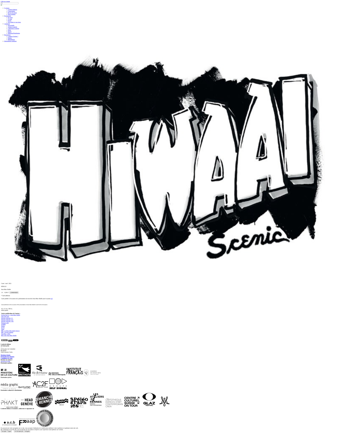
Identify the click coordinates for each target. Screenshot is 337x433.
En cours (10, 17)
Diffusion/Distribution (14, 33)
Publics (10, 38)
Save (11, 340)
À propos (6, 8)
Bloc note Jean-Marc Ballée (8, 335)
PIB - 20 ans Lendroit (7, 332)
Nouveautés (11, 25)
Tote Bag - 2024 (5, 334)
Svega (3, 327)
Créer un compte (5, 1)
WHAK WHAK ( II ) (7, 319)
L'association (11, 11)
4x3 (52, 298)
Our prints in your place (14, 22)
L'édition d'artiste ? (13, 36)
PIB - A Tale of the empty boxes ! (10, 331)
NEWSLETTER (5, 361)
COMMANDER (14, 292)
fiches (9, 30)
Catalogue (7, 24)
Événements (7, 16)
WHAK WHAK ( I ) (7, 318)
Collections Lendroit (13, 28)
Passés (9, 20)
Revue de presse (12, 13)
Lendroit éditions (12, 9)
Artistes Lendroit (12, 27)
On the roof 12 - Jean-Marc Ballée (10, 315)
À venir (10, 19)
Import (9, 31)
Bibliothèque (11, 39)
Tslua (2, 329)
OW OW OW (5, 316)
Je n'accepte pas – (22, 431)
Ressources (7, 35)
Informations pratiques (10, 41)
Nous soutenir (11, 14)
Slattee (3, 326)
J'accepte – (6, 431)
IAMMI (3, 324)
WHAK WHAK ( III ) (7, 321)
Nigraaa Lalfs (5, 323)
